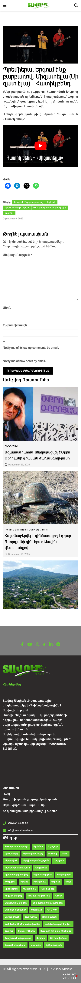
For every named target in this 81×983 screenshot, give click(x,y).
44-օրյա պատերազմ (16, 846)
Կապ (6, 793)
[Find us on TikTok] (44, 644)
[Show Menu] (4, 5)
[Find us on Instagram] (37, 644)
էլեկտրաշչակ (54, 945)
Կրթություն (11, 889)
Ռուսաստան (49, 917)
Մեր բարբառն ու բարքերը (49, 207)
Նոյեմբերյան (12, 917)
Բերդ (65, 854)
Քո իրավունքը (58, 938)
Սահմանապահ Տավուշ (58, 924)
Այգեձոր (38, 846)
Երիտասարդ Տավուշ (16, 875)
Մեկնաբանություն (17, 255)
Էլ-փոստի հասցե (15, 325)
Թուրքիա (10, 882)
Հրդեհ (58, 896)
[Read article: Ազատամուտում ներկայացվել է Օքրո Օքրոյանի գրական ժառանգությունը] (40, 414)
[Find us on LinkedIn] (51, 644)
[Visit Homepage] (40, 6)
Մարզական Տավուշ (16, 903)
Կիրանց (55, 882)
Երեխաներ (41, 868)
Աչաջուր (53, 846)
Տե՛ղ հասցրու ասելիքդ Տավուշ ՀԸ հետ (30, 810)
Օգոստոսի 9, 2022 (13, 218)
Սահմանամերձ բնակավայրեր (22, 924)
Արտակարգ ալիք (33, 854)
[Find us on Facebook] (22, 644)
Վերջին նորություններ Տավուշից (26, 530)
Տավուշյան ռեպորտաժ (18, 938)
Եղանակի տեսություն (17, 868)
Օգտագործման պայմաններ (24, 805)
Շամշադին (31, 917)
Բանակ (52, 854)
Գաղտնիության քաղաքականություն (30, 799)
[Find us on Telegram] (58, 644)
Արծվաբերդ (11, 854)
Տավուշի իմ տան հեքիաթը (56, 931)
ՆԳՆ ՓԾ (52, 910)
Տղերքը (41, 938)
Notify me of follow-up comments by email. (31, 347)
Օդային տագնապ (15, 945)
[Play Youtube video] (40, 146)
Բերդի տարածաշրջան (36, 861)
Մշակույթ (36, 910)
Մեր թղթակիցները (15, 910)
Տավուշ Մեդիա (26, 931)
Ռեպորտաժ (11, 446)
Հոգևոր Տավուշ (13, 896)
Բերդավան (11, 861)
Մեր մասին (11, 787)
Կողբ (68, 882)
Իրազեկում (40, 882)
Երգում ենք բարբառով (28, 202)
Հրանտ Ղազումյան (17, 207)
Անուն (7, 307)
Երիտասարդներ (43, 875)
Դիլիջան (59, 861)
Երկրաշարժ (64, 875)
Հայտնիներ (48, 889)
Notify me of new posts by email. (24, 361)
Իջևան (51, 202)
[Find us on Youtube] (29, 644)
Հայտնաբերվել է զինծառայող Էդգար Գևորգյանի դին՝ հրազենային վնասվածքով (38, 542)
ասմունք (36, 945)
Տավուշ (9, 213)
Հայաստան (29, 889)
